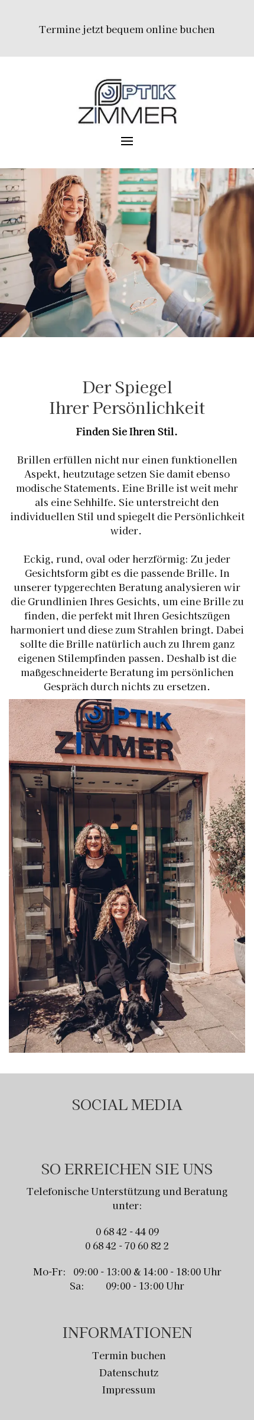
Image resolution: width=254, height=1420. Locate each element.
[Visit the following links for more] (115, 1130)
